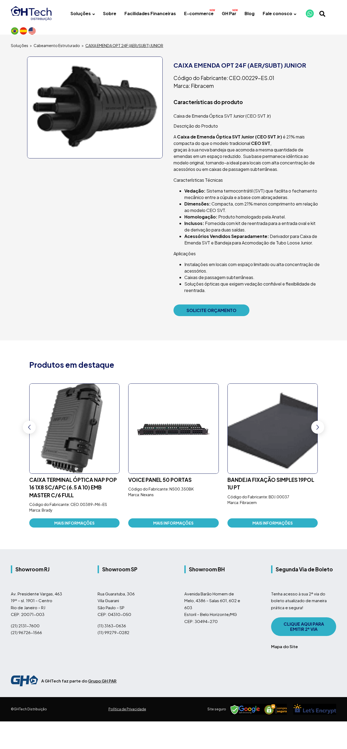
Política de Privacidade (127, 710)
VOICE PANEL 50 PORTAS (160, 480)
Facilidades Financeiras (150, 13)
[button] (317, 427)
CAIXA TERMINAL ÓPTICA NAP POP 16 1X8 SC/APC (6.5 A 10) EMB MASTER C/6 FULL (73, 488)
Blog (250, 13)
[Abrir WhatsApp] (334, 736)
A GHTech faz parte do (79, 681)
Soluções (80, 13)
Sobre (109, 13)
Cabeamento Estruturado (57, 45)
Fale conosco (277, 13)
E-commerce (199, 13)
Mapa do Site (284, 646)
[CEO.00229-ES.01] (95, 107)
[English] (32, 31)
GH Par (229, 13)
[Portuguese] (14, 31)
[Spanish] (23, 31)
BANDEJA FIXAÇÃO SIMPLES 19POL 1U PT (270, 484)
